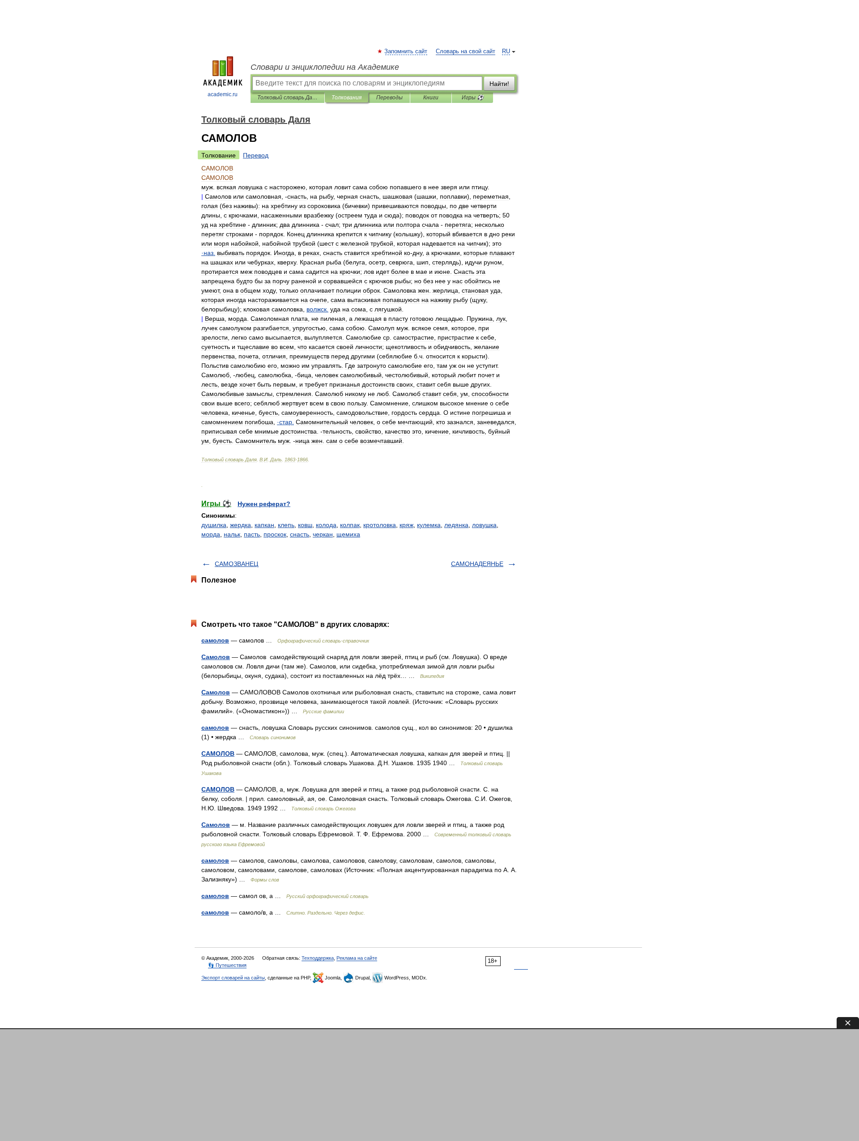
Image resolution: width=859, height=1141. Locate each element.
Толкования (346, 97)
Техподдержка (318, 958)
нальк (232, 534)
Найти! (499, 83)
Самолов (215, 656)
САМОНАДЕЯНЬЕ (477, 563)
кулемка (429, 524)
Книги (430, 97)
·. (208, 252)
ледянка (456, 524)
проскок (275, 534)
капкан (264, 524)
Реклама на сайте (356, 958)
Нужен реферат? (264, 503)
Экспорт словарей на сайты (233, 977)
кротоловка (379, 524)
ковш (305, 524)
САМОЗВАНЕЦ (236, 563)
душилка (213, 524)
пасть (252, 534)
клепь (286, 524)
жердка (240, 524)
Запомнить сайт (406, 51)
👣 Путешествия (227, 965)
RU (506, 51)
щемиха (348, 534)
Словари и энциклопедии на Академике (325, 67)
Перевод (255, 155)
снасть (299, 534)
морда (210, 534)
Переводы (389, 97)
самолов (215, 640)
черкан (323, 534)
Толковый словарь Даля (287, 97)
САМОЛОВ (217, 753)
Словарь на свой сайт (465, 51)
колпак (350, 524)
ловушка (484, 524)
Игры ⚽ (473, 97)
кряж (406, 524)
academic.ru (223, 94)
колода (326, 524)
